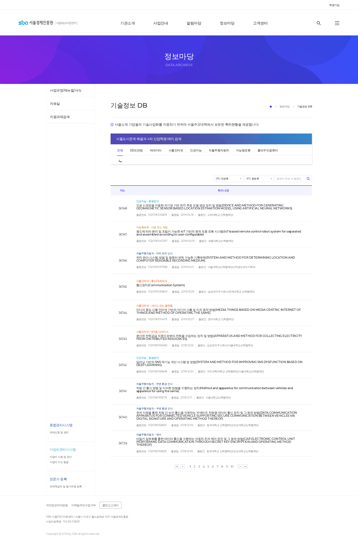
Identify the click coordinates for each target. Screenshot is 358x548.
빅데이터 (155, 150)
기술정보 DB (304, 106)
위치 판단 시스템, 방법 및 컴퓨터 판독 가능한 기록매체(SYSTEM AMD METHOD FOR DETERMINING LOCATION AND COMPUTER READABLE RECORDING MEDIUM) (215, 259)
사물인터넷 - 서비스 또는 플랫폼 (154, 305)
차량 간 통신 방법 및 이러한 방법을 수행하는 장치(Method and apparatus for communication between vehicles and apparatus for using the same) (214, 390)
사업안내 (160, 23)
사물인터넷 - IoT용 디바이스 (152, 331)
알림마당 (194, 23)
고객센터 (260, 23)
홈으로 (271, 106)
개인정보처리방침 (57, 505)
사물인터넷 (176, 150)
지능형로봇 (243, 150)
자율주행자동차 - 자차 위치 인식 (154, 253)
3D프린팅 (136, 150)
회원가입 (334, 5)
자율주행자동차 (219, 150)
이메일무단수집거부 (83, 505)
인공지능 (196, 150)
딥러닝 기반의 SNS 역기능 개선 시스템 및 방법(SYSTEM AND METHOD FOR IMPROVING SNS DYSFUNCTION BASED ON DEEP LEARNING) (219, 364)
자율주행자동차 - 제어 (148, 434)
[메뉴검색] (337, 23)
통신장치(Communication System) (160, 285)
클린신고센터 (110, 505)
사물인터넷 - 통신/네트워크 (151, 281)
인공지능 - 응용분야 (147, 201)
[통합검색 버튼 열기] (319, 23)
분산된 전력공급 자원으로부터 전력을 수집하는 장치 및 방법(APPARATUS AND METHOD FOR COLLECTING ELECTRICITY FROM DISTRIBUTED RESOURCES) (219, 337)
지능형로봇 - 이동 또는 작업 (152, 227)
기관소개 (127, 23)
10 (232, 466)
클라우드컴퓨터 (267, 150)
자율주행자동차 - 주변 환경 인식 (154, 384)
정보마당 (227, 23)
